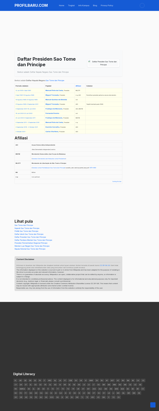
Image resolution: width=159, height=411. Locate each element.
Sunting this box (116, 181)
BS (133, 389)
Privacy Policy (107, 5)
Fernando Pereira (52, 113)
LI (113, 393)
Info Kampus (83, 5)
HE (74, 385)
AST (112, 380)
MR (129, 393)
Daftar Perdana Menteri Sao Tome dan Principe (33, 240)
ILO (61, 393)
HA (46, 393)
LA (84, 385)
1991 (29, 90)
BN (128, 380)
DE (25, 380)
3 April (26, 90)
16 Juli (30, 109)
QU (41, 397)
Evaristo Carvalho (52, 127)
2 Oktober (31, 127)
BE (133, 380)
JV (84, 393)
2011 (33, 118)
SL (34, 389)
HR (65, 385)
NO (120, 385)
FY (26, 393)
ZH (97, 380)
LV (89, 385)
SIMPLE (22, 389)
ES (35, 380)
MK (104, 385)
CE (130, 385)
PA (31, 397)
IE (70, 393)
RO (16, 389)
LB (109, 393)
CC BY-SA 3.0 (105, 265)
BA (128, 389)
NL (55, 380)
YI (108, 397)
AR (20, 380)
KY (104, 393)
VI (85, 380)
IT (44, 380)
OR (21, 397)
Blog (95, 5)
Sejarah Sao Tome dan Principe (27, 228)
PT (65, 380)
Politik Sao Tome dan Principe (26, 231)
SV (76, 380)
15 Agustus (27, 95)
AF (107, 380)
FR (40, 380)
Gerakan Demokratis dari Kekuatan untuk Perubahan (49, 158)
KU (99, 393)
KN (89, 393)
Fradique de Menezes (54, 109)
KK (140, 385)
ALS (100, 389)
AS (26, 397)
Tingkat (71, 5)
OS (75, 393)
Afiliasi (78, 86)
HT (94, 393)
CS (143, 380)
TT (58, 389)
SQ (57, 397)
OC (16, 397)
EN (30, 380)
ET (26, 385)
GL (50, 385)
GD (36, 393)
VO (98, 397)
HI (60, 385)
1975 (21, 90)
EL (31, 385)
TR (73, 389)
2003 (34, 109)
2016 (37, 122)
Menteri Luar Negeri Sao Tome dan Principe (32, 246)
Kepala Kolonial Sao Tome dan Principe (30, 249)
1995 (32, 95)
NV (16, 393)
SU (72, 397)
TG (68, 389)
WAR (91, 380)
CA (138, 380)
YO (113, 397)
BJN (122, 389)
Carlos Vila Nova (52, 131)
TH (63, 389)
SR (38, 389)
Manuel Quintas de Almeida (56, 99)
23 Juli (26, 113)
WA (103, 397)
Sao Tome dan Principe (55, 80)
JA (60, 380)
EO (36, 385)
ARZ (49, 380)
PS (36, 397)
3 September (31, 104)
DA (21, 385)
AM (106, 389)
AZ (118, 380)
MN (134, 393)
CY (16, 385)
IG (56, 393)
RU (102, 380)
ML (123, 393)
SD (67, 397)
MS (109, 385)
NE (139, 393)
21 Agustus (30, 99)
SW (77, 397)
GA (31, 393)
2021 (36, 127)
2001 (36, 104)
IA (65, 393)
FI (48, 389)
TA (53, 389)
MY (88, 389)
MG (118, 393)
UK (81, 380)
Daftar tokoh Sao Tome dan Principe (29, 234)
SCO (51, 397)
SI (62, 397)
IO (51, 393)
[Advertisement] (79, 24)
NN (125, 385)
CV (143, 389)
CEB (70, 380)
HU (99, 385)
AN (111, 389)
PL (15, 380)
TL (82, 397)
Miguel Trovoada (52, 95)
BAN (116, 389)
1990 (94, 168)
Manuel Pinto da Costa (54, 90)
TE (87, 397)
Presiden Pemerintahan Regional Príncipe (31, 243)
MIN (114, 385)
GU (41, 393)
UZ (135, 385)
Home (61, 5)
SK (29, 389)
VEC (92, 397)
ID (69, 385)
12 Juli (18, 90)
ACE (94, 389)
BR (138, 389)
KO (55, 385)
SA (46, 397)
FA (45, 385)
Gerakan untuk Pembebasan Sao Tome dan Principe (48, 168)
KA (79, 385)
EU (40, 385)
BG (123, 380)
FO (21, 393)
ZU (119, 397)
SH (43, 389)
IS (79, 393)
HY (83, 389)
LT (94, 385)
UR (78, 389)
